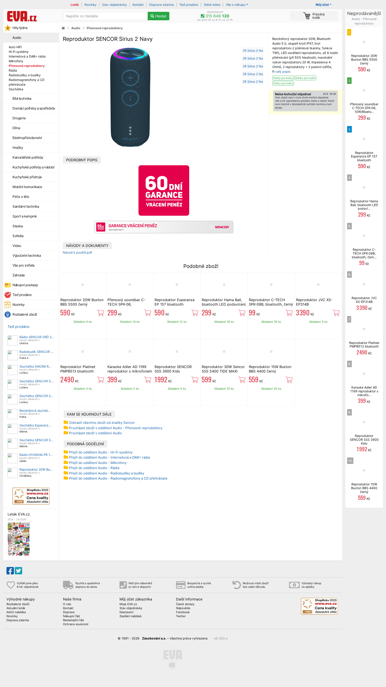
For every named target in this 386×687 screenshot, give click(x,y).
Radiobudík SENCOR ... (36, 352)
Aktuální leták (15, 608)
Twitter (181, 616)
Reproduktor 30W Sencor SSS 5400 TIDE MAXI (223, 368)
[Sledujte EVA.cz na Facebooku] (10, 571)
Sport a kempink (25, 216)
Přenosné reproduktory (27, 66)
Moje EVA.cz (128, 604)
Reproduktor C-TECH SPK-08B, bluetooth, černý (271, 302)
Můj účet (322, 4)
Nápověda (183, 608)
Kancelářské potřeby (28, 157)
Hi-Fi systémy (19, 52)
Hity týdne (20, 28)
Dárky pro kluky (283, 78)
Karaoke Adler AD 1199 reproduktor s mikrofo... (364, 391)
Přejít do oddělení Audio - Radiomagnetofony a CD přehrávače (118, 478)
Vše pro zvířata (23, 265)
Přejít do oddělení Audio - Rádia (94, 468)
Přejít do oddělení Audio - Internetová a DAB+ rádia (109, 457)
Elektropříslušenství (27, 138)
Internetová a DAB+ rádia (27, 56)
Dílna (16, 128)
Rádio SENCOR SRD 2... (36, 337)
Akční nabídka (16, 612)
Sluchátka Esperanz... (35, 425)
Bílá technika (22, 98)
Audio (17, 37)
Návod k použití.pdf (77, 252)
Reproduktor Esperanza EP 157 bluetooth (175, 302)
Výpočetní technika (27, 255)
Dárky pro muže (305, 78)
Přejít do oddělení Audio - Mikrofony (97, 463)
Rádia (13, 70)
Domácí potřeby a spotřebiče (34, 108)
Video (17, 246)
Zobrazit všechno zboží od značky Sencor (102, 422)
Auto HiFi (15, 47)
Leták (75, 4)
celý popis (282, 71)
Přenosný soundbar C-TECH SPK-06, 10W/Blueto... (364, 108)
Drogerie (19, 118)
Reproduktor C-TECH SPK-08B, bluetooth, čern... (364, 253)
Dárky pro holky (283, 83)
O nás (67, 604)
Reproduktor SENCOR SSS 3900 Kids (173, 368)
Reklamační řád (73, 620)
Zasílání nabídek (131, 616)
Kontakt (138, 4)
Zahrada (19, 275)
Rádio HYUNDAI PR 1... (35, 455)
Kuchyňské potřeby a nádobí (33, 167)
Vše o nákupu (235, 4)
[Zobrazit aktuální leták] (19, 539)
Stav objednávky (114, 4)
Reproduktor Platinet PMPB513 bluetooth (77, 368)
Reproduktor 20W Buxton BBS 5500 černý (81, 302)
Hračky (18, 147)
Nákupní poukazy (25, 285)
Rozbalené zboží (25, 314)
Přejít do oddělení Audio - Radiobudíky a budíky (106, 473)
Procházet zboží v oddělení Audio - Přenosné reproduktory (115, 428)
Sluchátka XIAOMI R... (35, 366)
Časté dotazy (185, 604)
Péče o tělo (21, 197)
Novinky (90, 4)
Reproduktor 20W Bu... (36, 469)
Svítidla (18, 236)
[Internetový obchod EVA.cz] (31, 16)
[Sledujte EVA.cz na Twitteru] (18, 571)
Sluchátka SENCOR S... (36, 381)
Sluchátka (16, 89)
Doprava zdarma (161, 4)
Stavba (18, 226)
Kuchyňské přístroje (27, 177)
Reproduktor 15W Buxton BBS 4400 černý (270, 368)
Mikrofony (16, 61)
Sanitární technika (26, 206)
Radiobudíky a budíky (25, 75)
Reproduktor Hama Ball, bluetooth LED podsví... (364, 205)
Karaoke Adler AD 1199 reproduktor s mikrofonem (129, 368)
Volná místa (212, 4)
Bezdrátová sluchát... (34, 410)
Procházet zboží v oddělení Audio (95, 433)
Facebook (183, 612)
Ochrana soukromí (75, 624)
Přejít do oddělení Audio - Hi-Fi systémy (100, 452)
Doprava (68, 612)
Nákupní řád (71, 616)
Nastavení (126, 612)
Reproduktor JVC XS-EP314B (364, 300)
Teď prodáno (188, 4)
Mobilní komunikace (27, 187)
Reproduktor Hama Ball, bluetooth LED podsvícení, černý (224, 304)
